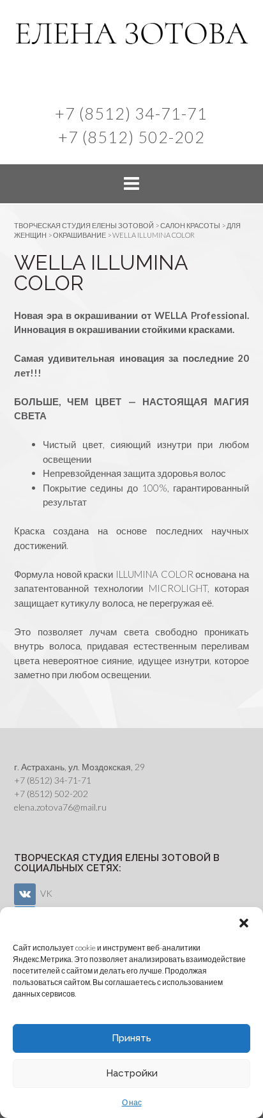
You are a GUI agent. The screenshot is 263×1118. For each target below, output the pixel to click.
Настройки (132, 1073)
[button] (243, 923)
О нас (132, 1102)
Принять (131, 1038)
